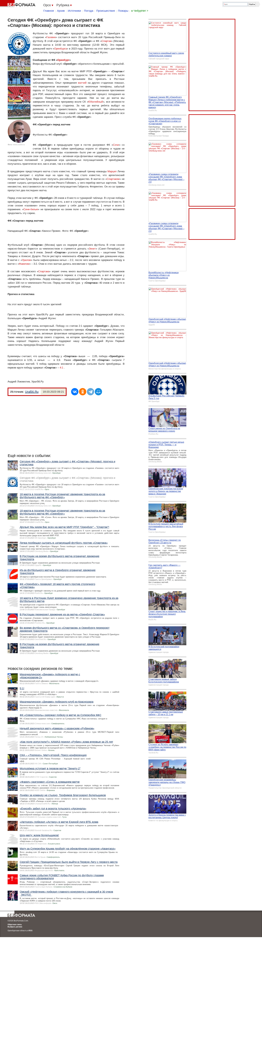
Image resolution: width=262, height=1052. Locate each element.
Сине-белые (31, 209)
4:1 (61, 367)
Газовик (50, 37)
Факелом (24, 263)
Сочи (116, 144)
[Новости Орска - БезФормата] (18, 4)
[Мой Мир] (98, 391)
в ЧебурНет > (139, 10)
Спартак (106, 41)
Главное (48, 10)
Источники (74, 10)
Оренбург (63, 60)
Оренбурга (60, 48)
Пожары (123, 10)
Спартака (43, 271)
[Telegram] (90, 391)
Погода (88, 10)
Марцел (112, 171)
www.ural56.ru (19, 145)
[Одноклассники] (82, 391)
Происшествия (105, 10)
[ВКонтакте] (74, 391)
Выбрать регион (15, 927)
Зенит (92, 248)
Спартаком (113, 179)
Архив (61, 10)
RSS (30, 931)
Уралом (26, 260)
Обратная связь (15, 924)
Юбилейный (95, 101)
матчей (82, 82)
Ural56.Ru (32, 391)
